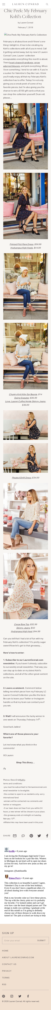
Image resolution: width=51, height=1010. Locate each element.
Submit (40, 1004)
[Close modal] (47, 976)
